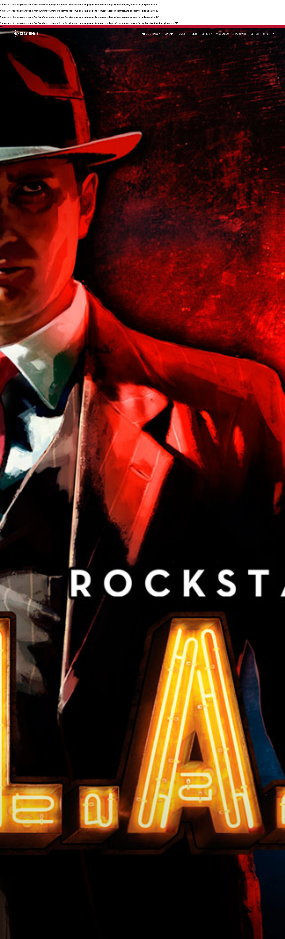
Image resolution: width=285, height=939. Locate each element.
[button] (274, 34)
